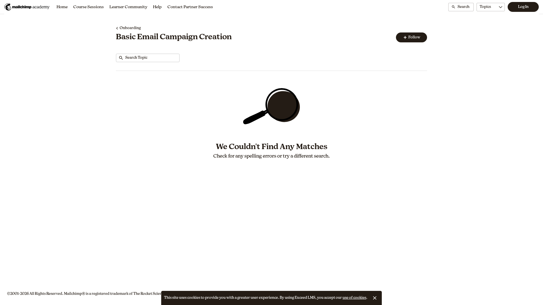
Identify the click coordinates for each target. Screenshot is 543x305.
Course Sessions (88, 7)
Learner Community (128, 7)
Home (62, 7)
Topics (485, 7)
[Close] (374, 298)
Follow (414, 37)
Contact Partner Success (190, 7)
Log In (523, 7)
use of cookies (354, 298)
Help (157, 7)
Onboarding (130, 28)
